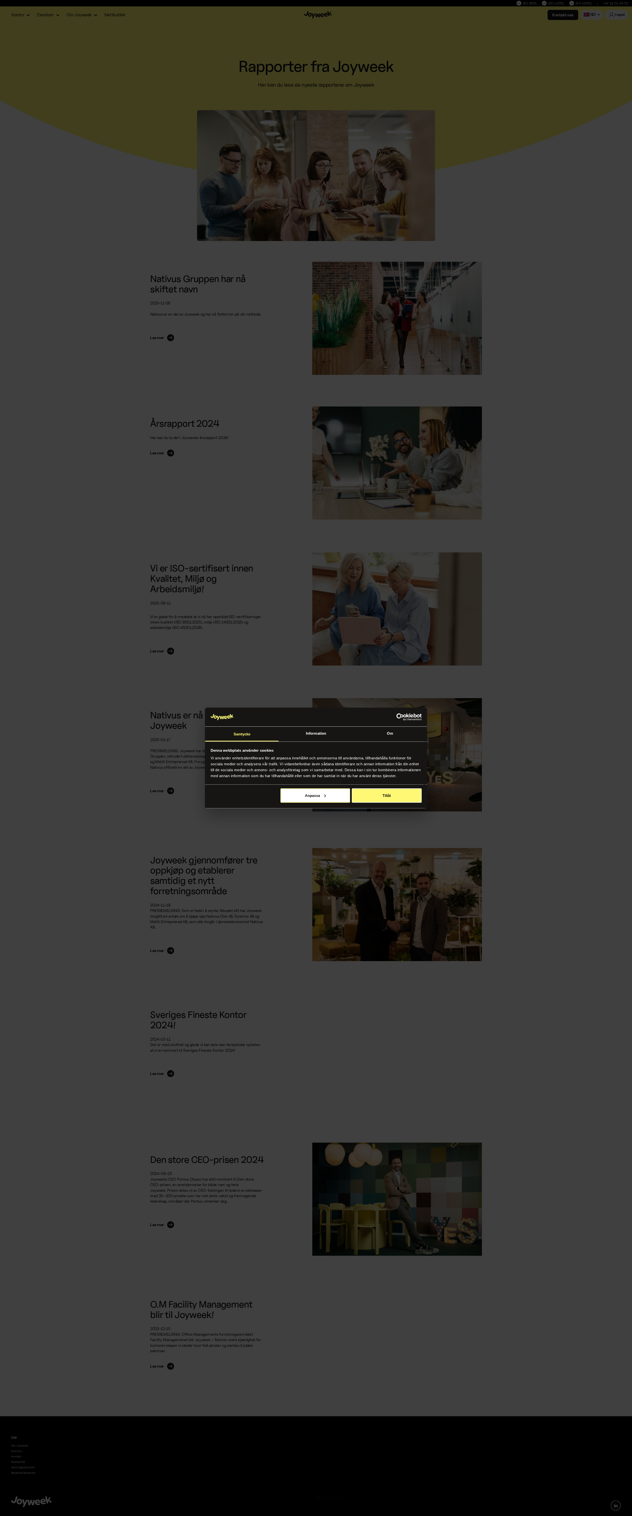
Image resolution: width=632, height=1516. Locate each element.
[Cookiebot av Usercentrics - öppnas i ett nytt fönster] (400, 717)
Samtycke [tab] (242, 734)
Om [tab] (390, 733)
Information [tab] (316, 733)
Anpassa (312, 795)
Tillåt (386, 795)
